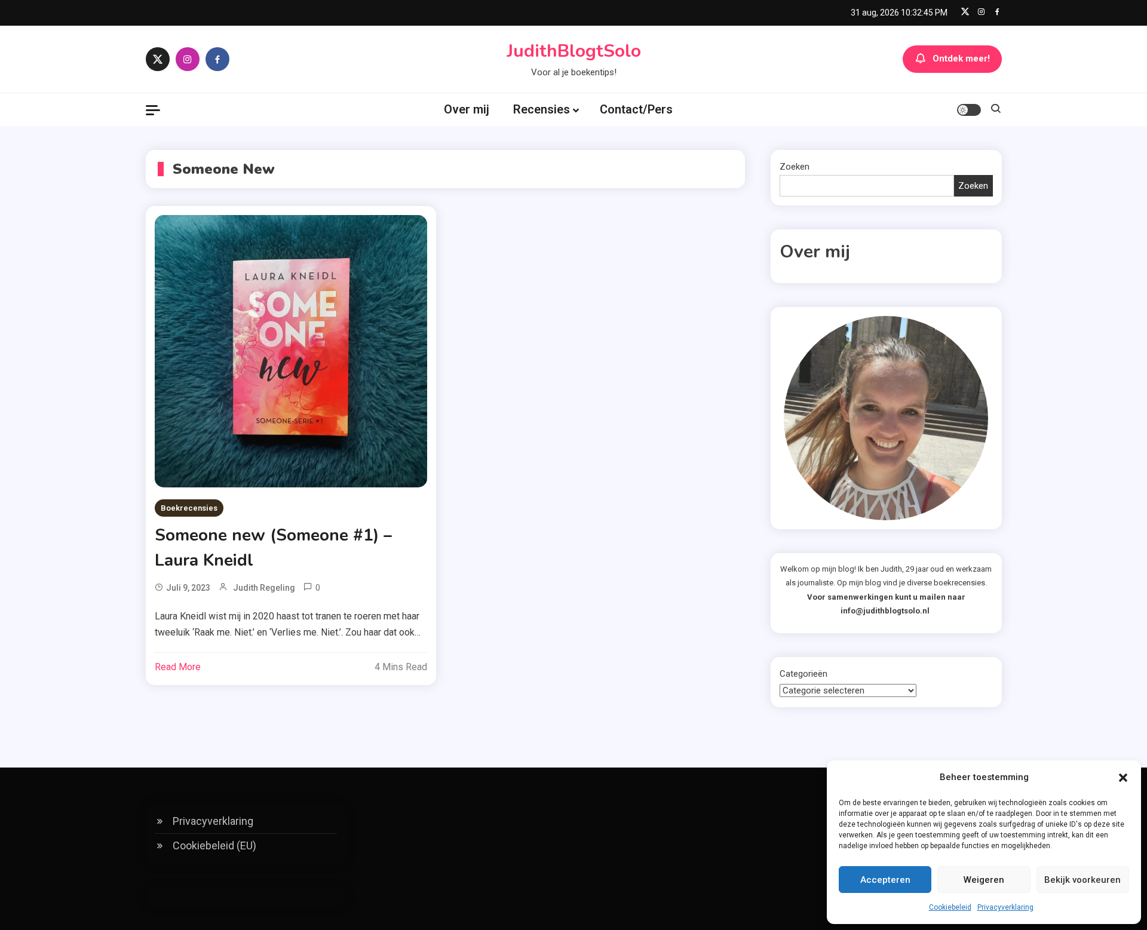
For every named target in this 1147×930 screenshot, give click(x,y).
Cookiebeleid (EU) (214, 845)
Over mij (466, 109)
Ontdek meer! (961, 58)
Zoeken (794, 166)
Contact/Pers (636, 109)
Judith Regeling (264, 588)
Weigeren (984, 879)
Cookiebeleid (950, 907)
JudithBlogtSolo (574, 51)
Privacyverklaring (1005, 907)
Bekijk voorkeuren (1082, 879)
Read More (178, 667)
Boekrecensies (189, 508)
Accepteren (885, 879)
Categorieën (803, 673)
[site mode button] (969, 110)
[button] (1123, 778)
